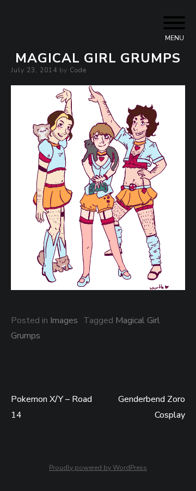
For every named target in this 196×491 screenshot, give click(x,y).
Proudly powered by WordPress (98, 467)
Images (64, 320)
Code (78, 70)
